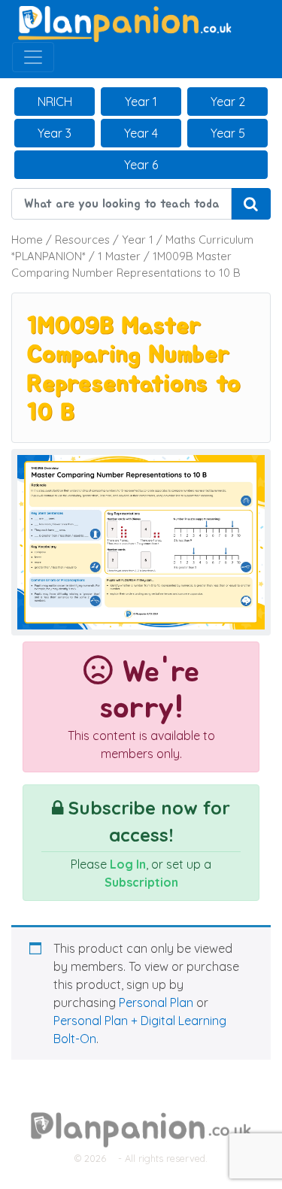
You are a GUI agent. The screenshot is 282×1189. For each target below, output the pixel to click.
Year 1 (141, 101)
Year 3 (54, 133)
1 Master (119, 256)
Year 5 (228, 133)
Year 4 (141, 133)
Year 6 (141, 164)
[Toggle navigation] (33, 57)
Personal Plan (156, 1002)
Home (27, 239)
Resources (82, 239)
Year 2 (228, 101)
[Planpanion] (125, 22)
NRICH (55, 101)
